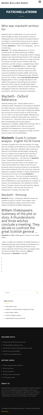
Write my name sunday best (11, 374)
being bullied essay (15, 3)
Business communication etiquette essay (20, 309)
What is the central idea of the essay (14, 342)
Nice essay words (8, 371)
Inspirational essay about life (15, 318)
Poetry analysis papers (13, 315)
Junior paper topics (12, 312)
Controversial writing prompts (12, 354)
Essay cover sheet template (11, 351)
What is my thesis (8, 368)
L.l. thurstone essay (9, 377)
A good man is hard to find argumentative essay (17, 348)
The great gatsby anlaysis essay (13, 345)
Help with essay (11, 306)
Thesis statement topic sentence (13, 365)
